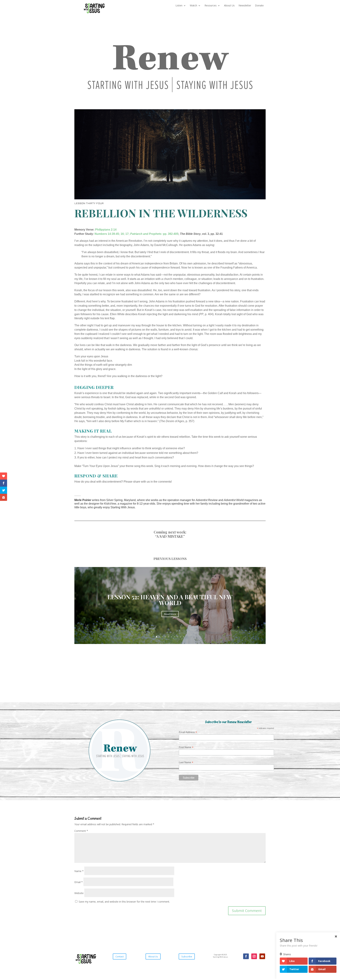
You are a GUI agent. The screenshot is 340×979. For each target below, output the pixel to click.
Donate (259, 5)
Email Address (188, 732)
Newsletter (245, 5)
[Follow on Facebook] (246, 956)
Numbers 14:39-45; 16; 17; (112, 233)
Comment (81, 831)
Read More (170, 614)
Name (79, 871)
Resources (211, 5)
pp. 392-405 (154, 233)
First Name (186, 747)
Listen (178, 5)
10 (183, 636)
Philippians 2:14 (106, 229)
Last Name (186, 762)
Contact (119, 956)
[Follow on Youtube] (262, 956)
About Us (229, 5)
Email (78, 882)
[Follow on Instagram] (254, 956)
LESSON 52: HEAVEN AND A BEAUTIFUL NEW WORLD (170, 600)
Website (79, 893)
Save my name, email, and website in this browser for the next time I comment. (124, 901)
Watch (193, 5)
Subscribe (186, 956)
